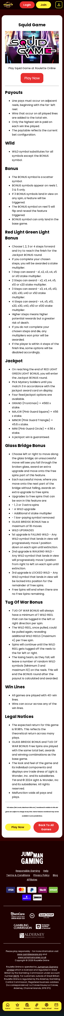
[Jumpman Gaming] (32, 863)
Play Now (17, 827)
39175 (16, 975)
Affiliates (32, 879)
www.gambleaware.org (29, 954)
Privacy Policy (41, 875)
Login (27, 5)
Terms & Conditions (18, 875)
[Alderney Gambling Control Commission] (32, 935)
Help (45, 870)
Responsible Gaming (28, 870)
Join (43, 5)
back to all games (46, 827)
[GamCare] (17, 915)
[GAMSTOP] (46, 915)
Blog (55, 875)
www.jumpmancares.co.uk (32, 957)
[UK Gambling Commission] (23, 926)
